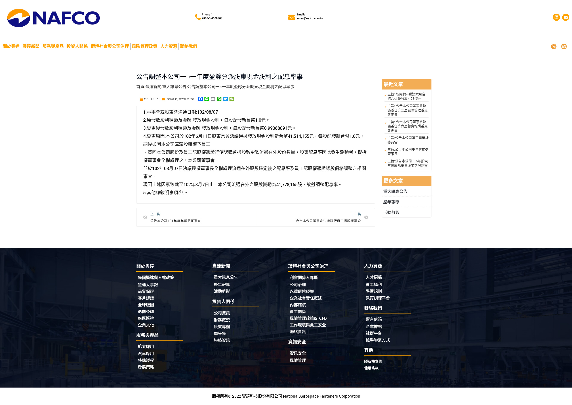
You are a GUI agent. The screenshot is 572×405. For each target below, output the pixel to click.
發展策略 (146, 367)
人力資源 (168, 46)
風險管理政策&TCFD (308, 318)
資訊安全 (298, 353)
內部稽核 (298, 304)
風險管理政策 (144, 46)
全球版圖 (146, 304)
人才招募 (374, 277)
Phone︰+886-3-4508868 (212, 16)
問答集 (220, 333)
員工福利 (374, 284)
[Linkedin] (556, 17)
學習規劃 (374, 291)
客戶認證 (146, 298)
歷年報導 (391, 202)
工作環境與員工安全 (308, 325)
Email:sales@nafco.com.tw (310, 16)
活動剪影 (391, 212)
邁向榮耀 (146, 311)
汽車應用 (146, 353)
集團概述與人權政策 (156, 277)
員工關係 (298, 311)
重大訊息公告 (187, 99)
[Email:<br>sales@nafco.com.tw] (291, 17)
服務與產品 (53, 46)
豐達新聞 (31, 46)
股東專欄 (222, 326)
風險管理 (298, 360)
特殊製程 (146, 360)
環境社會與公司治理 (110, 46)
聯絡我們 (188, 46)
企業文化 (146, 325)
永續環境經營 (302, 291)
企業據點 (374, 326)
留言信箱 (374, 319)
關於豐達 (11, 46)
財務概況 (222, 320)
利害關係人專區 (304, 277)
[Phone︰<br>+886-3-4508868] (198, 17)
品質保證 (146, 291)
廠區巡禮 (146, 318)
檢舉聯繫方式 (378, 340)
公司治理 (298, 284)
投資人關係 (77, 46)
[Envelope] (566, 17)
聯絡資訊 (222, 340)
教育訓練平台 (378, 298)
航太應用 (146, 346)
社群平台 (374, 333)
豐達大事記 (148, 284)
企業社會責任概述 (306, 298)
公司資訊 (222, 313)
